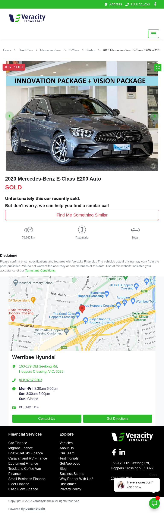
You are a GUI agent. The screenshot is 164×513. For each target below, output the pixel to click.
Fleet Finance (18, 484)
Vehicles (66, 443)
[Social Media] (115, 452)
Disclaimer (68, 484)
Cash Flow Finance (23, 489)
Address (115, 4)
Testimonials (69, 458)
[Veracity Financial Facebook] (156, 4)
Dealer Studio (35, 508)
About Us (67, 448)
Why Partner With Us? (76, 479)
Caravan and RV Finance (27, 458)
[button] (153, 33)
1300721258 (140, 4)
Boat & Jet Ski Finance (25, 453)
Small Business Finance (26, 479)
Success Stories (72, 474)
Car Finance (17, 443)
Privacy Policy (70, 489)
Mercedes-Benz (51, 50)
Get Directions (117, 418)
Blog (63, 468)
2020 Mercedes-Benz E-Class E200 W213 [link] (131, 50)
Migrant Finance (20, 448)
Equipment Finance (23, 463)
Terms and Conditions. (40, 270)
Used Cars (26, 50)
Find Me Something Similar (82, 215)
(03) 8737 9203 (30, 380)
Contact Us (46, 418)
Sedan (90, 50)
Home (7, 50)
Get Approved (70, 463)
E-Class (74, 50)
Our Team (67, 453)
